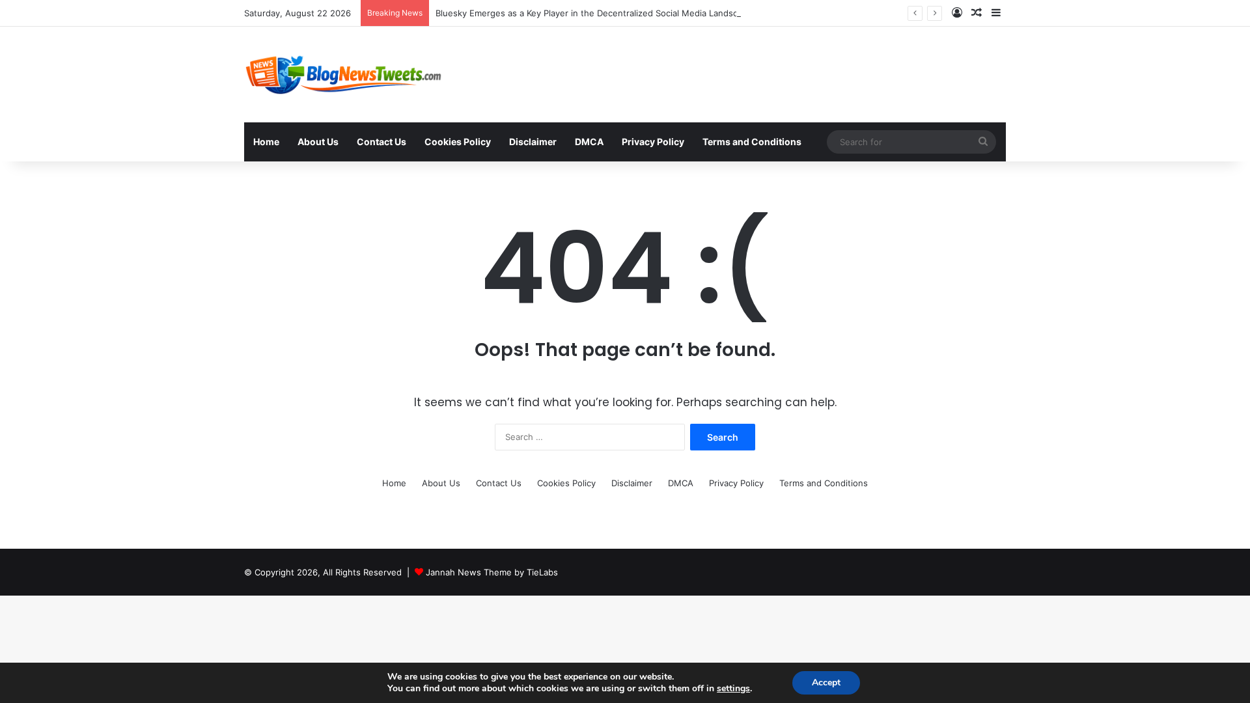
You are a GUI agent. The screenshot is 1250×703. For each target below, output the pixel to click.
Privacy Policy (653, 141)
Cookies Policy (457, 141)
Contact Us (381, 141)
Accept (826, 682)
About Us (318, 141)
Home (266, 141)
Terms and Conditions (751, 141)
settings (733, 689)
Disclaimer (533, 141)
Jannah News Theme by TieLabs (492, 572)
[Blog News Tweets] (343, 74)
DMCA (589, 141)
